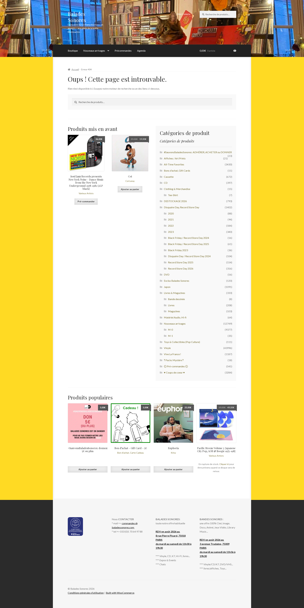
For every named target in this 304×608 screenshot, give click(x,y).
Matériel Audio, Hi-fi (175, 317)
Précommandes (123, 50)
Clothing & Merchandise (177, 188)
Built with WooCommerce (120, 592)
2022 (171, 225)
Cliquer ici (224, 464)
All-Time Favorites (174, 164)
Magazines (174, 311)
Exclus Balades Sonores (176, 280)
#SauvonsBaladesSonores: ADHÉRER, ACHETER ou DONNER (198, 152)
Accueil (75, 69)
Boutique (73, 50)
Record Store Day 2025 (180, 262)
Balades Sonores (77, 16)
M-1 (170, 335)
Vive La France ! (172, 354)
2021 (171, 219)
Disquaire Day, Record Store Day (181, 207)
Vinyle (167, 347)
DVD (166, 274)
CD (166, 182)
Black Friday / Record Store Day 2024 (188, 237)
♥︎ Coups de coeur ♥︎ (174, 372)
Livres (171, 305)
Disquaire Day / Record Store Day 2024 (189, 256)
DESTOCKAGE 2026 (175, 201)
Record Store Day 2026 (180, 268)
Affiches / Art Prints (175, 158)
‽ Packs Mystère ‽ (174, 360)
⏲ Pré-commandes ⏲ (176, 366)
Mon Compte (183, 14)
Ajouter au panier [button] (130, 189)
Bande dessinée (176, 299)
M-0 (170, 329)
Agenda (141, 50)
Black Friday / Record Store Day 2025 (188, 243)
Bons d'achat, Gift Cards (177, 170)
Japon (167, 286)
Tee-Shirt (173, 195)
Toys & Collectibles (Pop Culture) (182, 341)
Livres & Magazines (174, 292)
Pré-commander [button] (86, 201)
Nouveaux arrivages (94, 50)
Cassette (169, 176)
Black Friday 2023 (178, 250)
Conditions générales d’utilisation (86, 592)
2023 (171, 231)
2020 (171, 213)
